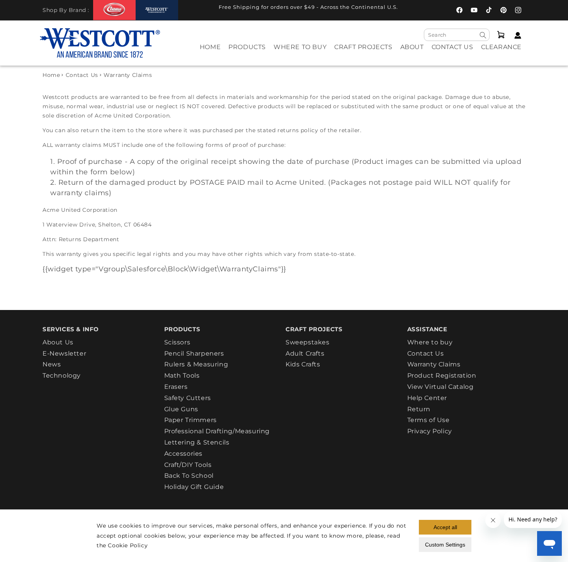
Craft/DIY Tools (188, 464)
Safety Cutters (187, 398)
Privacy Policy (429, 431)
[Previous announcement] (195, 9)
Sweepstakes (308, 342)
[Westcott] (157, 10)
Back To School (189, 475)
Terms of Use (428, 420)
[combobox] (457, 35)
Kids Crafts (303, 364)
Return (419, 409)
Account (516, 35)
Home (51, 75)
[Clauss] (114, 10)
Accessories (183, 453)
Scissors (177, 342)
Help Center (427, 398)
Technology (62, 375)
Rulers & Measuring (196, 364)
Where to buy (430, 342)
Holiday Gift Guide (194, 486)
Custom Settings (445, 545)
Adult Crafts (305, 353)
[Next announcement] (421, 9)
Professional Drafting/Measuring (217, 431)
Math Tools (182, 375)
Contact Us (82, 75)
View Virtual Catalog (440, 386)
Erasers (176, 386)
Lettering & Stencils (197, 442)
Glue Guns (181, 409)
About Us (58, 342)
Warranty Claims (434, 364)
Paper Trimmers (190, 420)
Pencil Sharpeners (194, 353)
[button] (247, 52)
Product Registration (441, 375)
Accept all (445, 527)
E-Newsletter (64, 353)
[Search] (483, 35)
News (52, 364)
